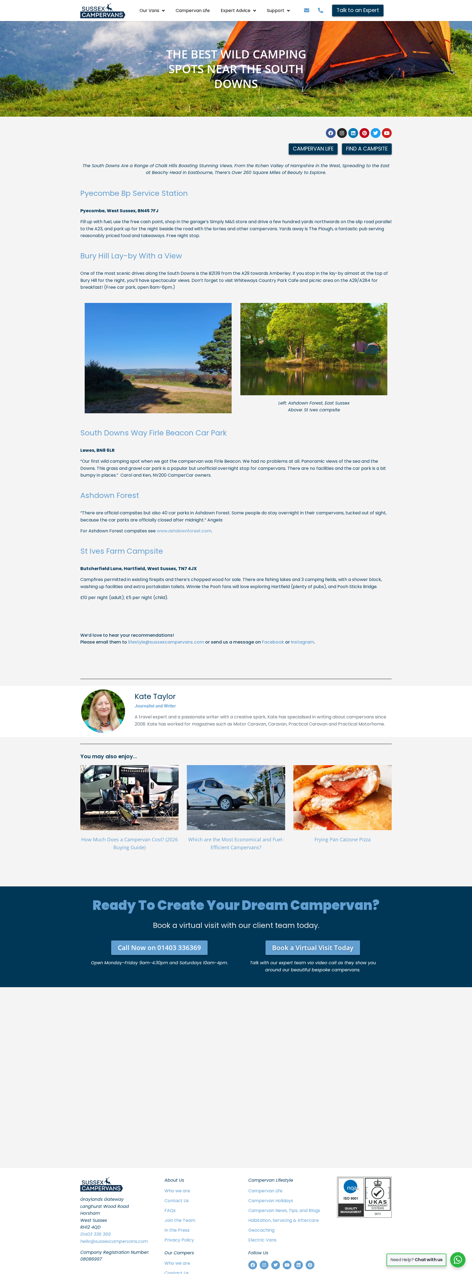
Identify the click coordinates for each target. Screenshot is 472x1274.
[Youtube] (387, 133)
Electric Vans (262, 1240)
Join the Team (179, 1220)
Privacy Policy (179, 1240)
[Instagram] (342, 133)
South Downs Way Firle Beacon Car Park (153, 432)
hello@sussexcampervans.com (114, 1241)
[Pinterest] (364, 133)
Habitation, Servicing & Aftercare (283, 1220)
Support (275, 10)
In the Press (177, 1230)
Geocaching (261, 1230)
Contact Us (176, 1201)
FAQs (170, 1210)
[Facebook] (331, 133)
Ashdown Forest (109, 495)
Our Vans (149, 10)
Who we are (177, 1191)
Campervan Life (193, 10)
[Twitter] (375, 133)
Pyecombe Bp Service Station (134, 193)
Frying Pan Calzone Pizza (342, 839)
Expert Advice (235, 10)
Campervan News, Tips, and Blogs (284, 1210)
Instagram (302, 642)
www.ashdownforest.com (184, 531)
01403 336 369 (95, 1234)
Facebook (273, 642)
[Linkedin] (353, 133)
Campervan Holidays (270, 1201)
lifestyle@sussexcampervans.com (166, 642)
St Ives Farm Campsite (121, 551)
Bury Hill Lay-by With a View (131, 255)
